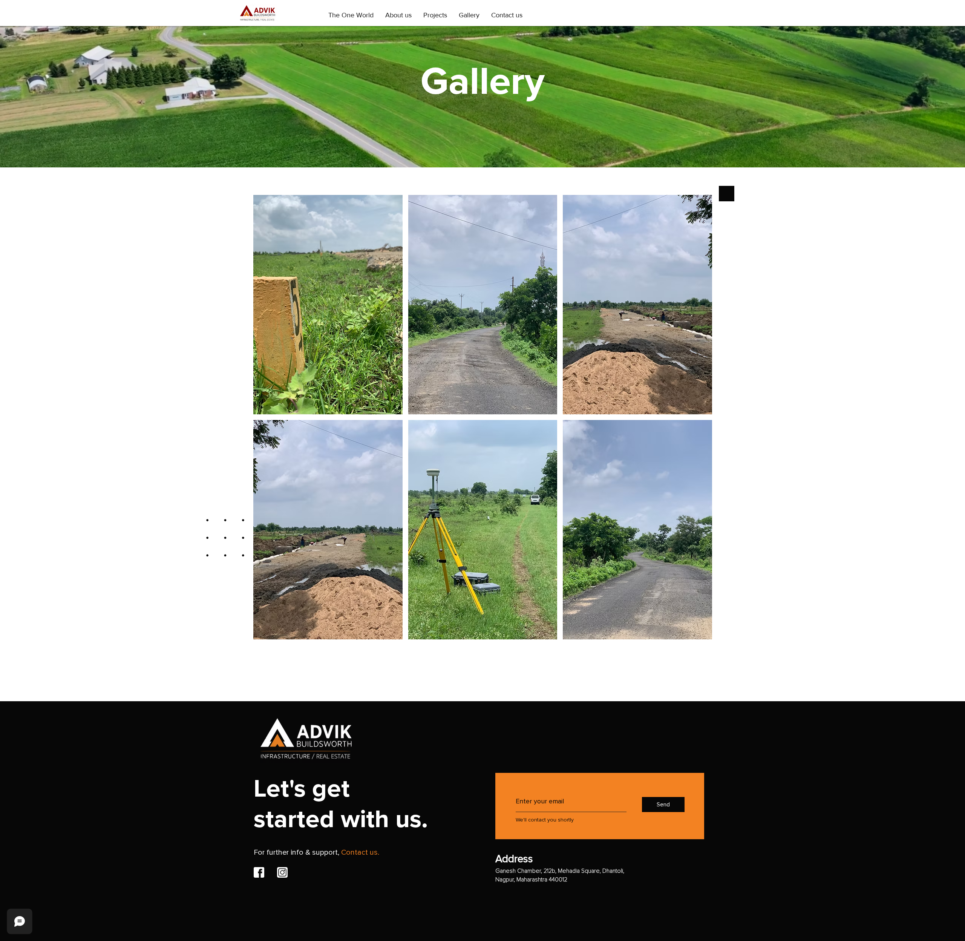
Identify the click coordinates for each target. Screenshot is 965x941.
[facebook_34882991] (259, 872)
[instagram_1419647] (282, 872)
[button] (328, 304)
